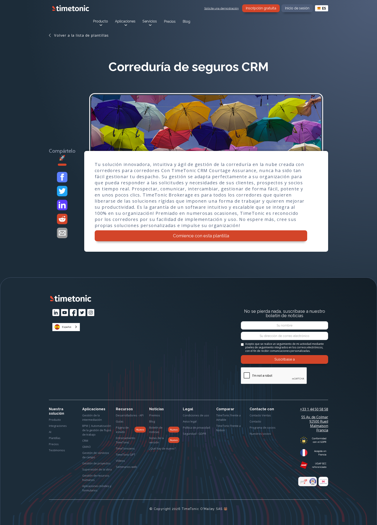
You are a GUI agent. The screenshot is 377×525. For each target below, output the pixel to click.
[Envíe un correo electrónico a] (62, 233)
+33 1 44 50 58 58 (314, 409)
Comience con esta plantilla (201, 235)
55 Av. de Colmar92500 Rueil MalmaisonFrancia (314, 423)
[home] (71, 8)
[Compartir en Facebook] (62, 177)
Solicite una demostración (221, 8)
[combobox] (321, 8)
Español (66, 326)
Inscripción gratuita (261, 8)
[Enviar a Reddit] (62, 219)
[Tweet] (62, 191)
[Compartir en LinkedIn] (62, 205)
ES (324, 8)
